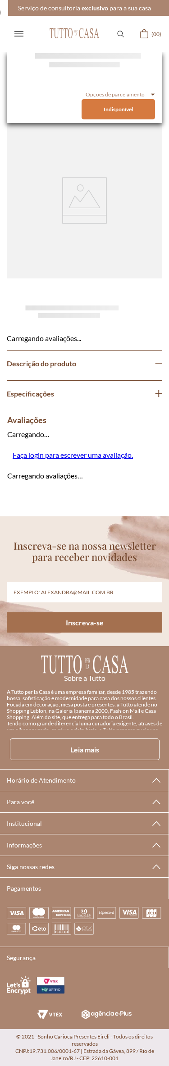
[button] (120, 34)
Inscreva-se (85, 622)
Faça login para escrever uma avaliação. (73, 455)
